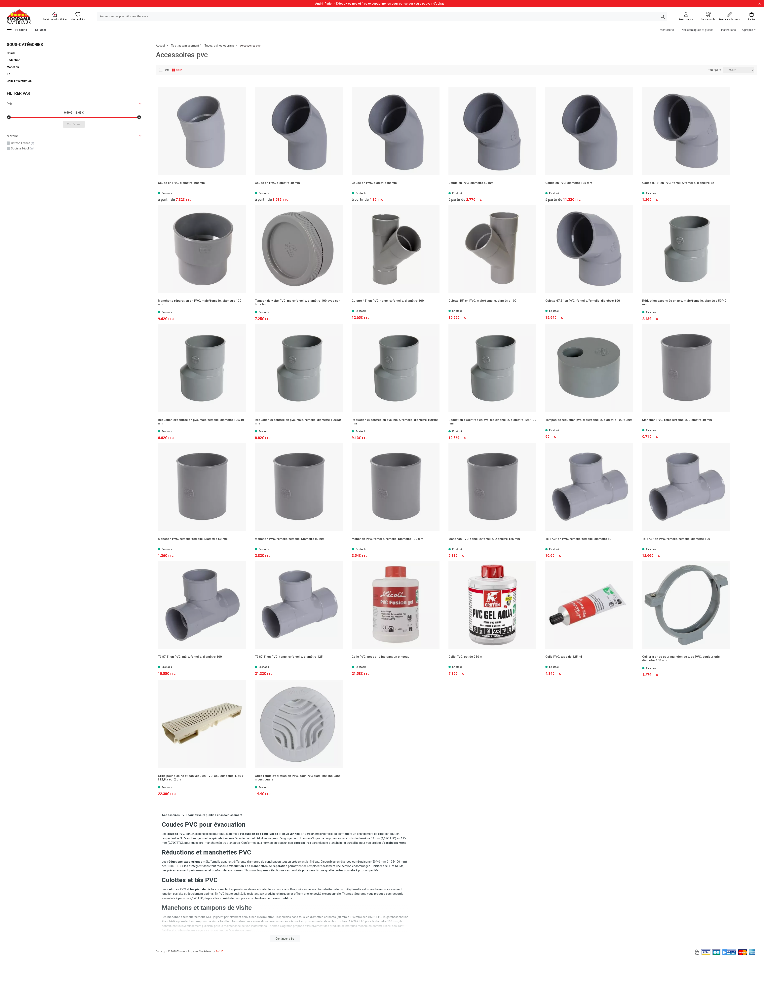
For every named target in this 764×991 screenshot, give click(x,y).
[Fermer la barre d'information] (759, 3)
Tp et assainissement (185, 45)
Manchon (13, 67)
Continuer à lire (285, 938)
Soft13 (219, 951)
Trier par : (714, 69)
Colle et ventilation (19, 81)
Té (8, 74)
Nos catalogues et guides (697, 29)
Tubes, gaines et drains (220, 45)
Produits (21, 29)
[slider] (9, 117)
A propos (747, 29)
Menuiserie (667, 29)
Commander (684, 191)
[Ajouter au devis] (726, 191)
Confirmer (74, 124)
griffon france (22, 143)
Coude (11, 53)
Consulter (202, 190)
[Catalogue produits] (11, 29)
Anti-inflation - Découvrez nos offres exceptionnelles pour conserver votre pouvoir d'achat (379, 3)
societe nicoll (22, 148)
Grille (179, 69)
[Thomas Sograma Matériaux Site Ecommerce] (19, 16)
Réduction (13, 60)
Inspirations (728, 29)
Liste (166, 69)
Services (41, 29)
